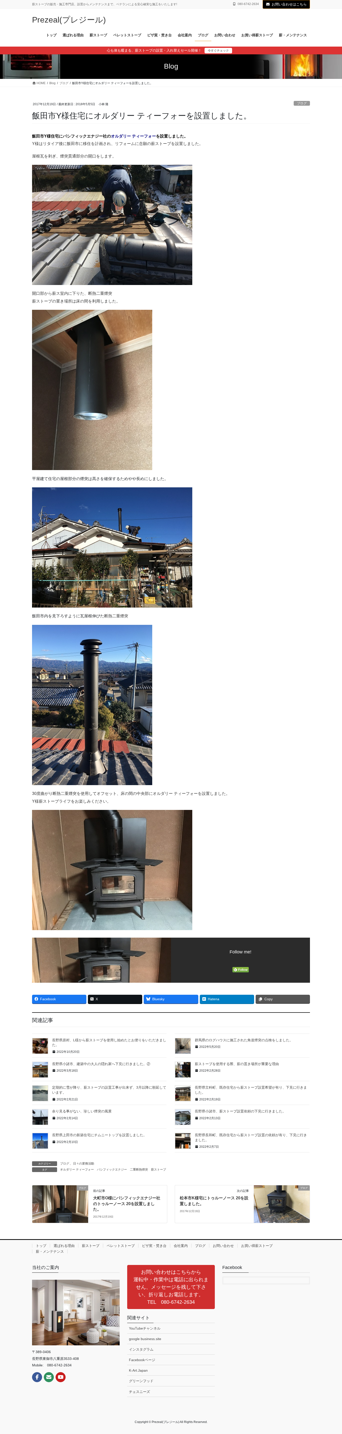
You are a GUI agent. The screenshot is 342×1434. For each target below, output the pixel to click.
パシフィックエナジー (112, 1169)
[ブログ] (60, 1204)
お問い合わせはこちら (289, 4)
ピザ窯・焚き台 (154, 1246)
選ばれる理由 (64, 1246)
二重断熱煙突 (139, 1169)
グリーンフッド (141, 1381)
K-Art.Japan (138, 1370)
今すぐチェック (218, 50)
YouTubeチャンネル (144, 1328)
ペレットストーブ (121, 1246)
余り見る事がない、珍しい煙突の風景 (82, 1111)
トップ (41, 1246)
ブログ (302, 103)
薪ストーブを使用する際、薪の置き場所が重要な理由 (237, 1064)
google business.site (145, 1339)
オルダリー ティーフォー (133, 136)
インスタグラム (141, 1349)
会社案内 (181, 1246)
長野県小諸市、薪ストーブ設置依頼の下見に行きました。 (240, 1111)
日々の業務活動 (83, 1163)
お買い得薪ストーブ (257, 1246)
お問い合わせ (223, 1246)
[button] (171, 1287)
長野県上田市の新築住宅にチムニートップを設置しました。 (99, 1135)
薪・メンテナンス (50, 1251)
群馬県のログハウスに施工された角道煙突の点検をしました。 (244, 1040)
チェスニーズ (139, 1392)
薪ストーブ (158, 1169)
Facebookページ (142, 1360)
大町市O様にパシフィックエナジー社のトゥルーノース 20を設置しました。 (126, 1203)
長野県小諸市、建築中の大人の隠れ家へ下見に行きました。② (101, 1064)
